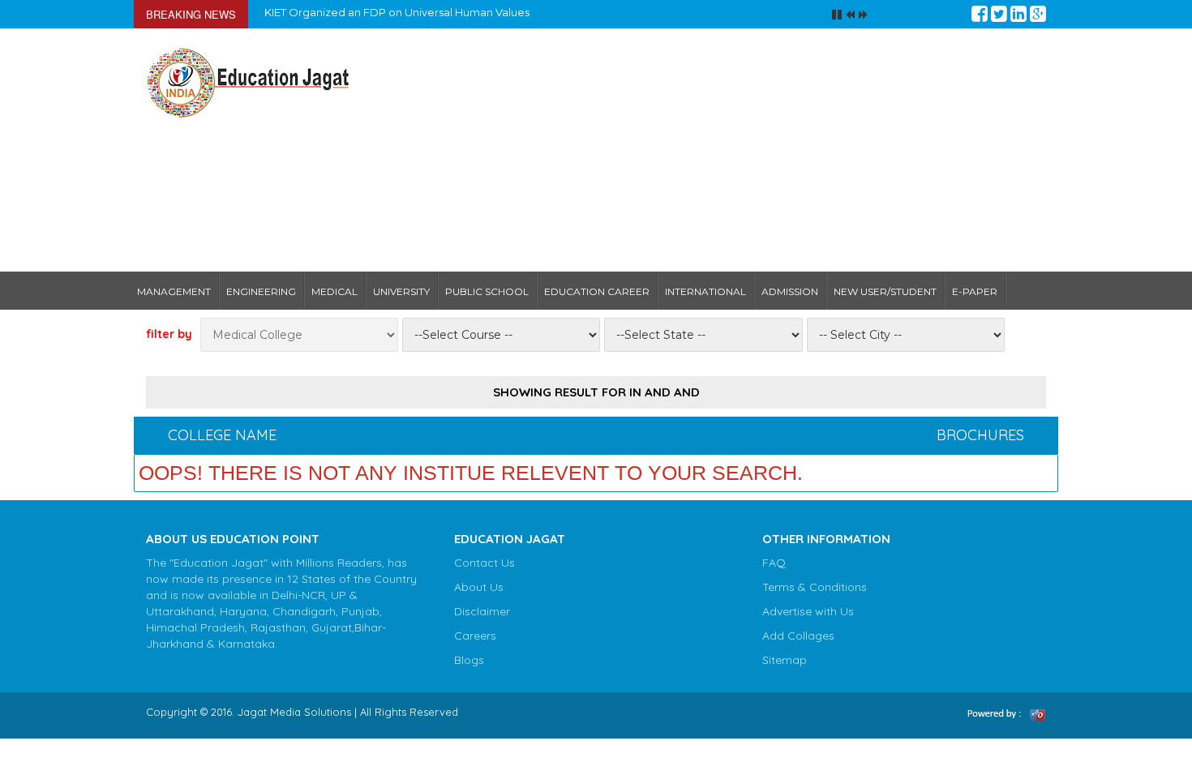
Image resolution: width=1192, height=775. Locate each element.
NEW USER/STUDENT (885, 291)
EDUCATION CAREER (597, 291)
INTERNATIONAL (705, 291)
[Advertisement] (711, 149)
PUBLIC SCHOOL (487, 291)
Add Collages (798, 635)
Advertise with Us (808, 611)
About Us (479, 587)
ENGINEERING (261, 291)
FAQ (774, 562)
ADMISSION (789, 291)
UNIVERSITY (401, 291)
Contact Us (484, 562)
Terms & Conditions (814, 587)
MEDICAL (334, 291)
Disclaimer (482, 611)
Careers (475, 635)
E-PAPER (974, 291)
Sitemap (784, 660)
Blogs (469, 660)
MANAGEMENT (174, 291)
